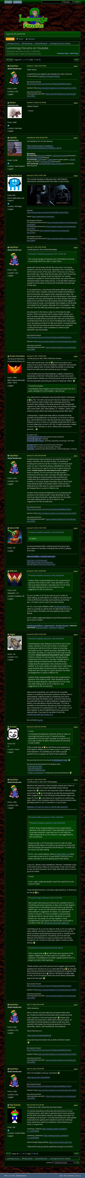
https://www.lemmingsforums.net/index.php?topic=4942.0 (52, 223)
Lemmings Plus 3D (47, 162)
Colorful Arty (16, 175)
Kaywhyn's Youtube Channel (49, 76)
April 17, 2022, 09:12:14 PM (35, 1004)
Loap (39, 160)
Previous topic (63, 53)
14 (26, 60)
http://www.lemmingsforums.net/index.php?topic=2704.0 (48, 231)
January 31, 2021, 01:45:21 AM (36, 175)
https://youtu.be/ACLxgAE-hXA (60, 1142)
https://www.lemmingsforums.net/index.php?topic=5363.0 (57, 88)
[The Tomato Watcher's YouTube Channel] (8, 1130)
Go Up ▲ (78, 1176)
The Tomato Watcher (14, 1106)
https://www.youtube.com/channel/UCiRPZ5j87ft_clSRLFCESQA (47, 212)
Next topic (74, 53)
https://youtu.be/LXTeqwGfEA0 (38, 1077)
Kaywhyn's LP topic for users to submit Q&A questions (47, 807)
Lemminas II (53, 628)
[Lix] (8, 125)
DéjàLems (61, 628)
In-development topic (60, 760)
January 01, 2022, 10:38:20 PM (36, 571)
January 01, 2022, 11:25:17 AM (36, 528)
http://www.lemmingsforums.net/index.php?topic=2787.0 (51, 227)
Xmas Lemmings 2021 (35, 768)
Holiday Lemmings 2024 (35, 773)
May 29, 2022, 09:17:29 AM (35, 1105)
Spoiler (33, 538)
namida (13, 137)
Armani (13, 726)
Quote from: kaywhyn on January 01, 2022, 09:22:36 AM (47, 532)
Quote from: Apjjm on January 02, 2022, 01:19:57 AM (46, 898)
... (24, 60)
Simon (12, 102)
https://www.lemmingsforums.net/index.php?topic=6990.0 (51, 95)
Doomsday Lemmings (34, 158)
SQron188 (14, 528)
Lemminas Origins (42, 628)
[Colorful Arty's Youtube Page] (8, 203)
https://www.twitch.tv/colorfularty (43, 216)
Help (61, 1176)
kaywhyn (14, 66)
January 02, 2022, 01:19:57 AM (36, 634)
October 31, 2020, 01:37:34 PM (36, 102)
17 (35, 60)
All (40, 60)
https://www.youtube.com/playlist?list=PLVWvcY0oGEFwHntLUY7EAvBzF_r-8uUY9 (44, 147)
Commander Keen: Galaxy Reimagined (51, 164)
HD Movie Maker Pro (62, 606)
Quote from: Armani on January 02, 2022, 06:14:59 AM (46, 948)
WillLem (13, 571)
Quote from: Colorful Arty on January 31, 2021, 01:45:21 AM (48, 254)
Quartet (40, 720)
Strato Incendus (17, 356)
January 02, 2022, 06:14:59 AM (36, 727)
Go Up (8, 1153)
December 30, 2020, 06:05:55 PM (37, 137)
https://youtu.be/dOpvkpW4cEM (39, 1035)
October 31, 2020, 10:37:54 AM (36, 66)
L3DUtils (72, 160)
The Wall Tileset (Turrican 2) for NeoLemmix (41, 564)
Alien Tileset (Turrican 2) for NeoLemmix (40, 562)
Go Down (9, 60)
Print (76, 60)
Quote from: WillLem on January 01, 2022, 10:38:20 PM (46, 817)
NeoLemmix (41, 156)
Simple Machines (21, 1175)
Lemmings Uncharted (35, 766)
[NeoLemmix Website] (8, 163)
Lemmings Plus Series (60, 156)
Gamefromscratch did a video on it (40, 714)
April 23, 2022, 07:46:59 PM (35, 1069)
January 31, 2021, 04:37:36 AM (36, 247)
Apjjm (12, 634)
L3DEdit (50, 160)
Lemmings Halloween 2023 (36, 770)
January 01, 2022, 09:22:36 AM (36, 455)
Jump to (49, 1162)
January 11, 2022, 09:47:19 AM (36, 779)
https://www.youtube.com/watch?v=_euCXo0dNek (48, 1136)
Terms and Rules (69, 1176)
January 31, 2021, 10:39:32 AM (36, 356)
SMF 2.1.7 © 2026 (9, 1175)
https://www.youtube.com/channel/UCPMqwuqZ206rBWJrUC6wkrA (49, 84)
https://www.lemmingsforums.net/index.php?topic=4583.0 (52, 239)
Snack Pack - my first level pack (37, 560)
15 (28, 60)
